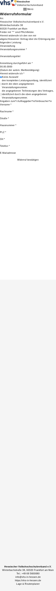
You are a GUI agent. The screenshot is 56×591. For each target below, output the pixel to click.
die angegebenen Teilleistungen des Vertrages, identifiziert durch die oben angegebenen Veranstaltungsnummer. (28, 94)
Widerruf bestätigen (28, 160)
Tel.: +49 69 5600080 (28, 573)
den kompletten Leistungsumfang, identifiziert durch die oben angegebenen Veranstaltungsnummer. (27, 84)
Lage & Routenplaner (28, 584)
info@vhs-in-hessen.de (28, 577)
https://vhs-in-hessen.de (28, 580)
